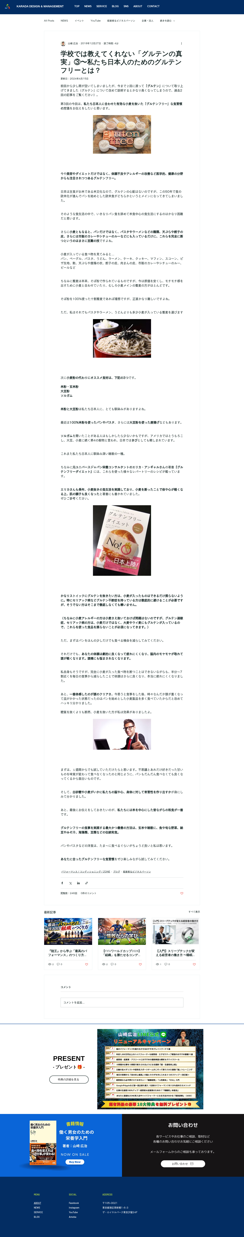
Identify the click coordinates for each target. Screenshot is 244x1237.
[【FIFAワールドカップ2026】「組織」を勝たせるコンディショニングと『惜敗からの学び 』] (122, 931)
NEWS (64, 21)
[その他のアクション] (181, 44)
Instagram (74, 1207)
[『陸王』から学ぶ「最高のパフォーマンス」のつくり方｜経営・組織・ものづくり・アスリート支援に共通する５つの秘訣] (68, 931)
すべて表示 (194, 912)
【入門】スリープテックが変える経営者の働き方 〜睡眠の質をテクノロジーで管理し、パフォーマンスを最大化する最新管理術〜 (175, 953)
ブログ (116, 872)
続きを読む (166, 21)
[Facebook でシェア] (62, 883)
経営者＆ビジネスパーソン (121, 21)
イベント (79, 21)
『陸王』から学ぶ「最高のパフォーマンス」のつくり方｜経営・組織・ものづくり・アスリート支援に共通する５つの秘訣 (67, 953)
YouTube (96, 21)
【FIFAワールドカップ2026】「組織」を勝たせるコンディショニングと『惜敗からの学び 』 (121, 953)
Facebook (74, 1203)
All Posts (49, 21)
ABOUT (37, 1203)
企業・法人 (147, 21)
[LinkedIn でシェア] (78, 883)
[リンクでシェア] (86, 883)
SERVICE (38, 1212)
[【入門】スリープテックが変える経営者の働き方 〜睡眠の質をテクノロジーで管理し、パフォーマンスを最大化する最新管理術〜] (176, 931)
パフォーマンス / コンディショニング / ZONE (85, 872)
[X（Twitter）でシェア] (70, 883)
